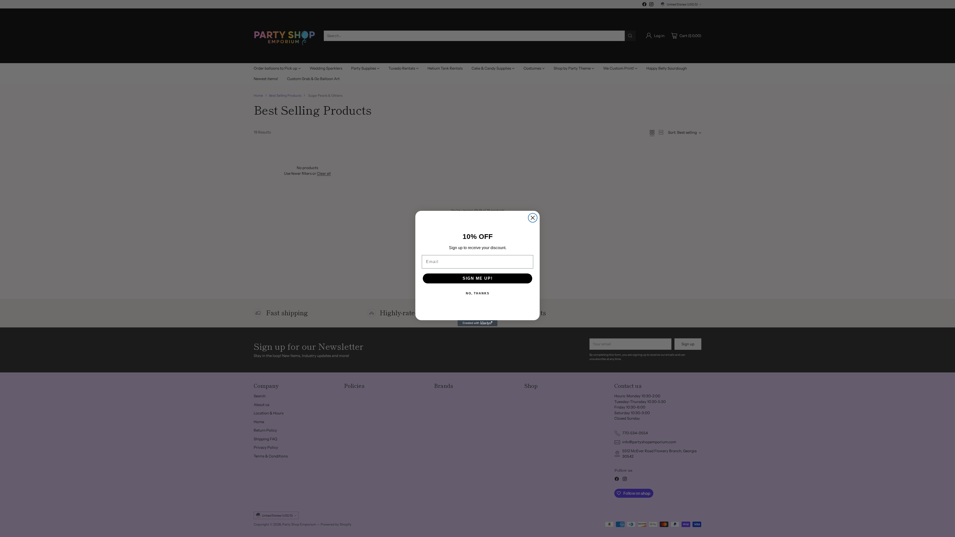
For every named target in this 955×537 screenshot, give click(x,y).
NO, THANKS (477, 293)
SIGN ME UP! (478, 278)
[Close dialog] (532, 217)
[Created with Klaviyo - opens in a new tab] (477, 323)
